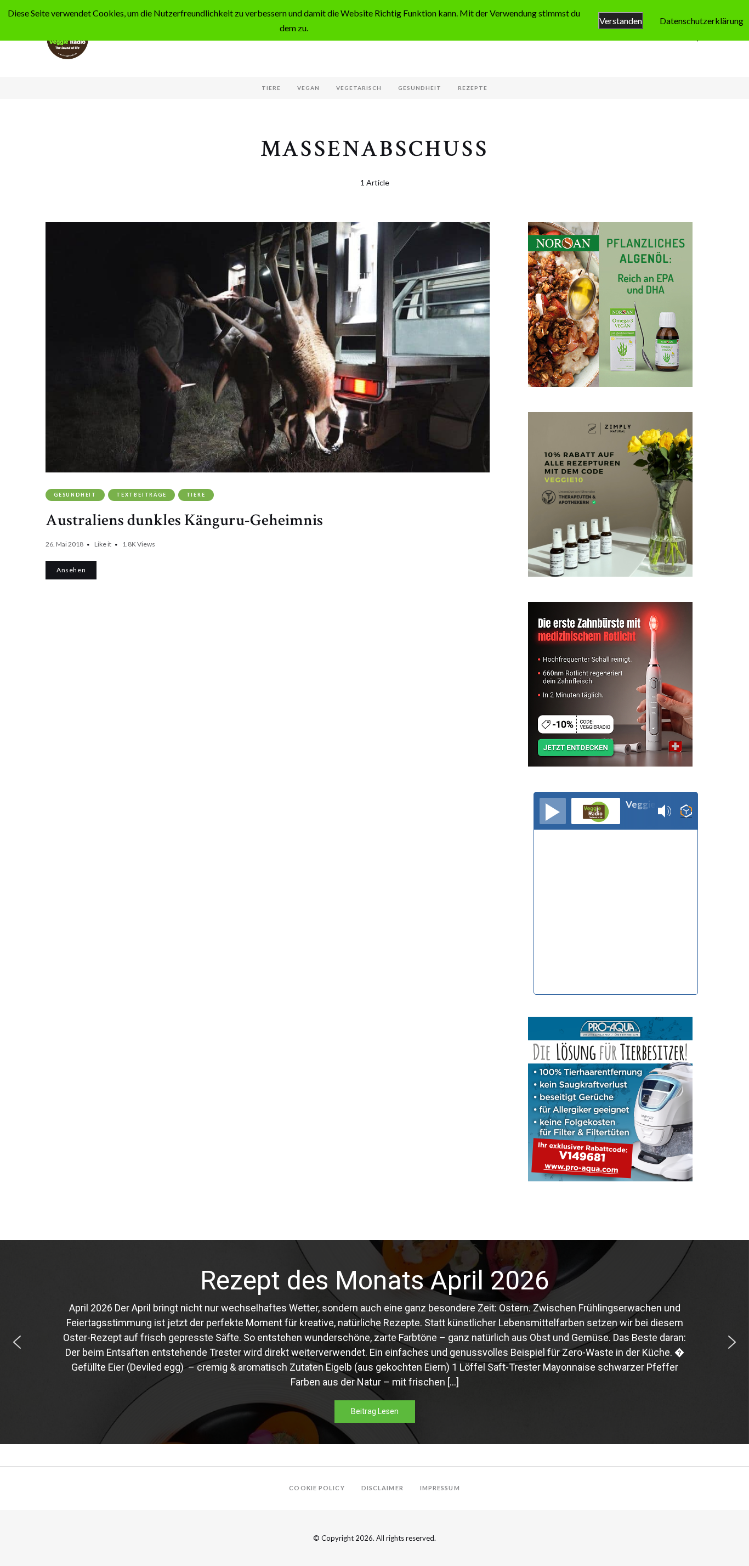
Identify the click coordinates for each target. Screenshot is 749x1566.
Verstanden (620, 20)
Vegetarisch (359, 88)
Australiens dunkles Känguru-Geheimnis (184, 520)
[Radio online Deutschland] (686, 811)
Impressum (440, 1487)
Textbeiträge (141, 495)
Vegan (308, 88)
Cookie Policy (316, 1487)
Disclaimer (382, 1487)
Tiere (271, 88)
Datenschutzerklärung (702, 20)
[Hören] (553, 811)
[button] (17, 1342)
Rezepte (472, 88)
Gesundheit (419, 88)
